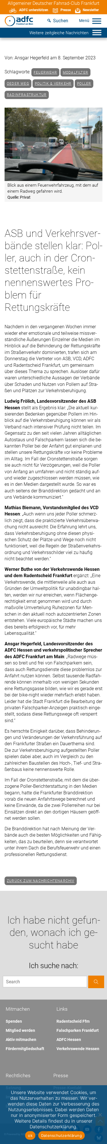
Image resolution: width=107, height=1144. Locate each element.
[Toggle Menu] (96, 21)
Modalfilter (75, 72)
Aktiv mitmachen (21, 1039)
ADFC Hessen (68, 1039)
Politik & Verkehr (53, 84)
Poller (84, 84)
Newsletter (91, 10)
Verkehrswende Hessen (77, 1048)
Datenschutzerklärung (61, 1135)
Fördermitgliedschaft (25, 1048)
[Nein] (100, 1114)
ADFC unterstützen (33, 10)
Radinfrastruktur (27, 95)
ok (30, 1135)
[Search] (96, 982)
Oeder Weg (18, 84)
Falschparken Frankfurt (77, 1030)
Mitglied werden (20, 1030)
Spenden (14, 1021)
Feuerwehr (45, 72)
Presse (65, 10)
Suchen (60, 20)
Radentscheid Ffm (73, 1021)
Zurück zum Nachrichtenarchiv (40, 881)
